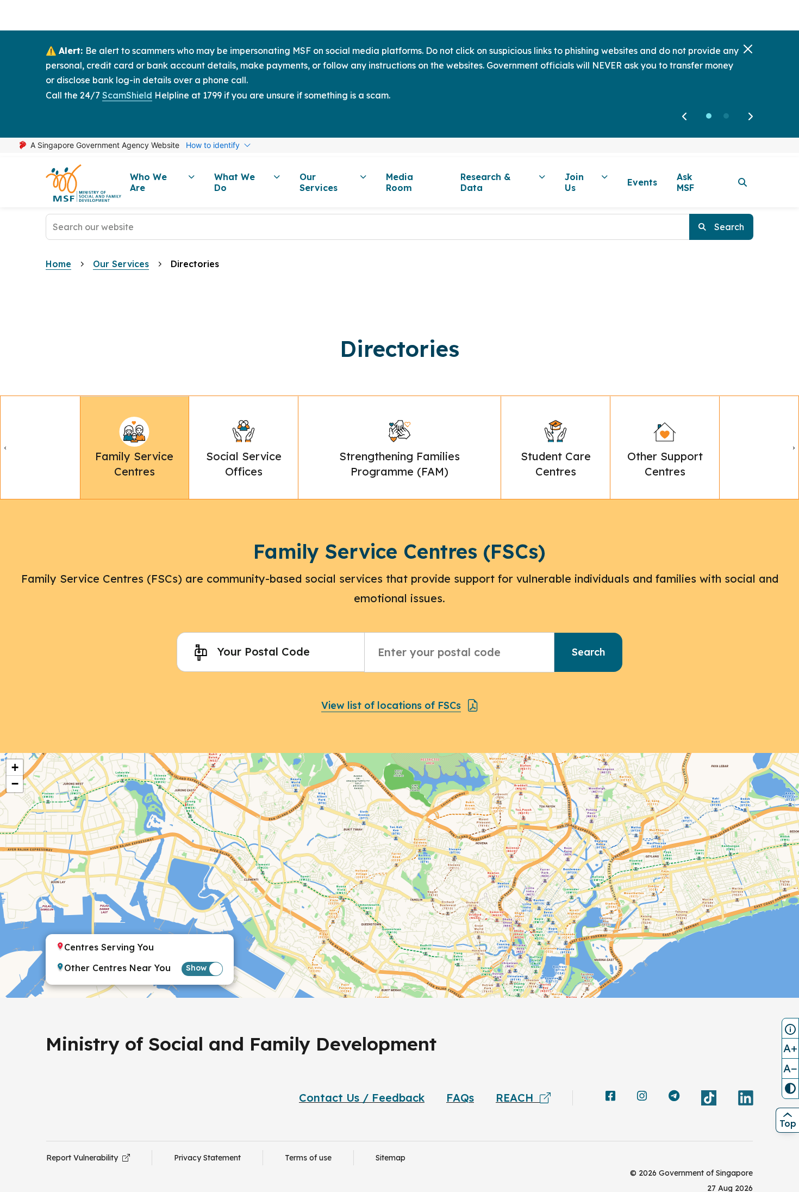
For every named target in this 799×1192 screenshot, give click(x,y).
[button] (708, 115)
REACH (518, 1097)
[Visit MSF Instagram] (642, 1096)
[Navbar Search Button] (742, 182)
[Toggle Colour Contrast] (790, 1088)
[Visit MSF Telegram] (674, 1096)
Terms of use (308, 1158)
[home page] (83, 182)
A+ (790, 1048)
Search (588, 652)
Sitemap (390, 1158)
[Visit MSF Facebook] (610, 1096)
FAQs (460, 1097)
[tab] (134, 447)
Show (196, 968)
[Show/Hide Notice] (790, 1028)
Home (58, 263)
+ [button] (14, 767)
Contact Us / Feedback (362, 1097)
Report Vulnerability (84, 1158)
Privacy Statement (207, 1158)
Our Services (121, 263)
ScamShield (127, 95)
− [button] (14, 783)
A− (790, 1068)
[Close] (747, 49)
